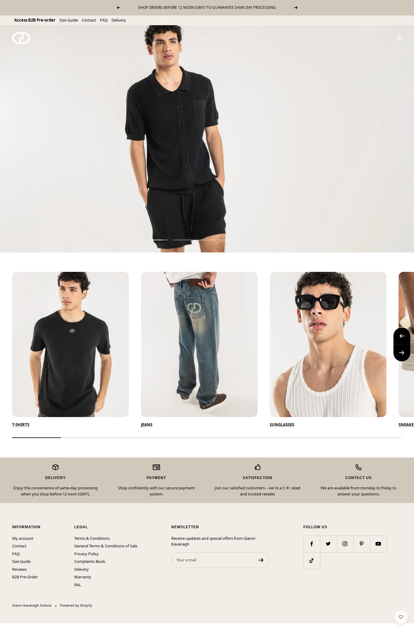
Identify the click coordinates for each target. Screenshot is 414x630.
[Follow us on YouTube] (378, 544)
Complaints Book (89, 561)
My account (22, 538)
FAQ (104, 20)
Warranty (82, 577)
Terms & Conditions (92, 538)
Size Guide (68, 20)
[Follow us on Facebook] (311, 544)
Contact (89, 20)
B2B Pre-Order (25, 577)
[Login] (399, 38)
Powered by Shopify (76, 605)
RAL (77, 584)
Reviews (19, 569)
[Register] (261, 560)
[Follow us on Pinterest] (361, 544)
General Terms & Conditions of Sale (105, 546)
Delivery (119, 20)
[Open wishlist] (4, 626)
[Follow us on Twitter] (328, 544)
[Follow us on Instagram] (345, 544)
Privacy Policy (86, 553)
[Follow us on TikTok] (311, 560)
